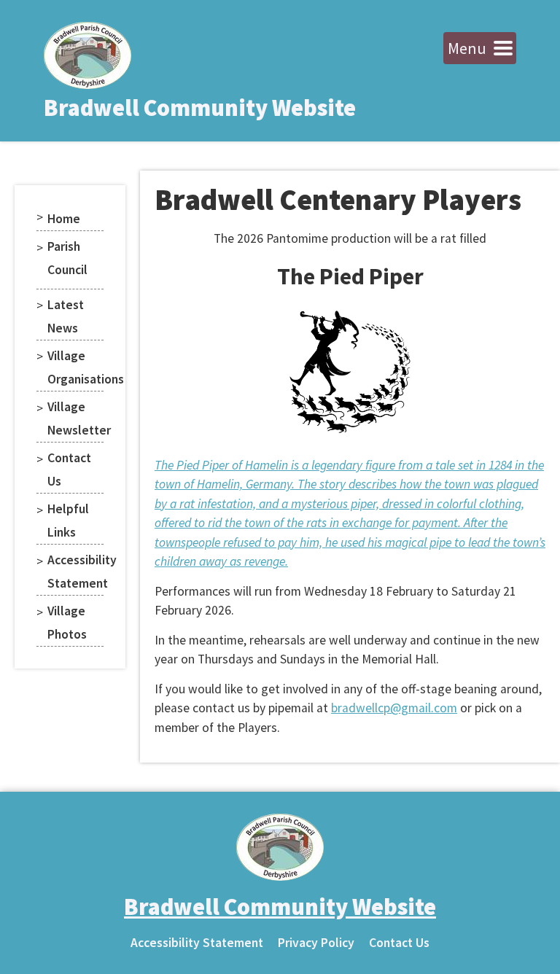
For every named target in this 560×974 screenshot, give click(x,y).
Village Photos (67, 622)
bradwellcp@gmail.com (394, 708)
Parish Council (67, 258)
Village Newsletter (75, 418)
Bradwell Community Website (200, 107)
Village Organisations (75, 367)
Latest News (65, 316)
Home (63, 219)
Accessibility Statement (75, 571)
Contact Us (69, 469)
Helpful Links (68, 520)
